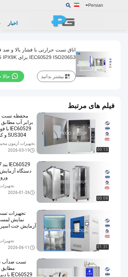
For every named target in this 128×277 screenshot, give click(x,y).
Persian (95, 5)
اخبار (13, 23)
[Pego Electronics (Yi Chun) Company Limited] (65, 20)
